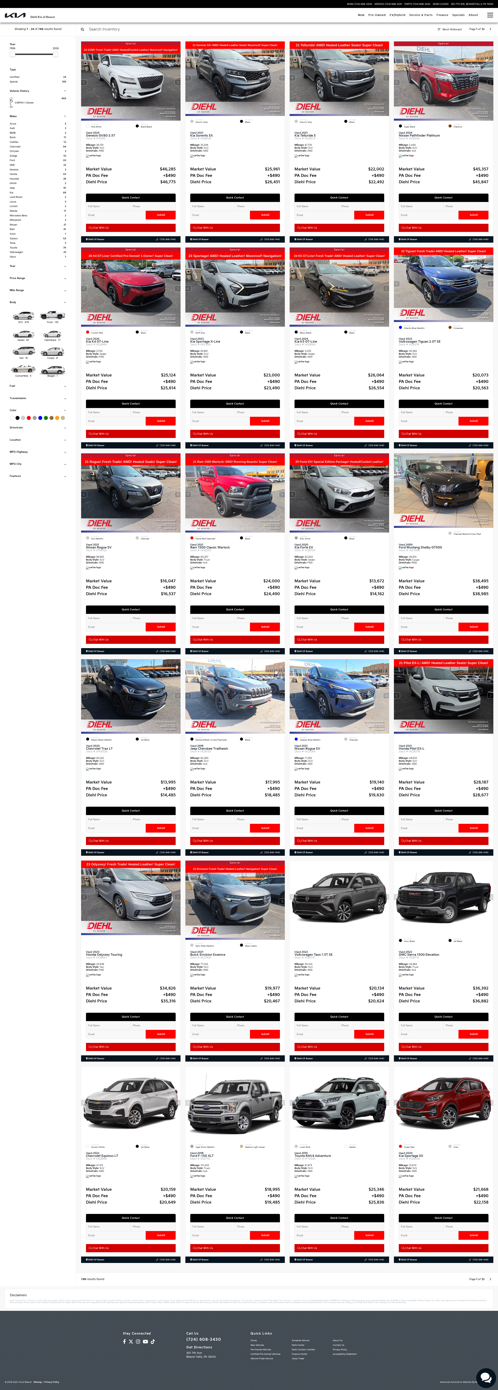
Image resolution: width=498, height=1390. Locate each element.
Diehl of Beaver (96, 239)
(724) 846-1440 (168, 239)
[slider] (12, 54)
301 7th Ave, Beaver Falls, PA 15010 (472, 4)
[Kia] (15, 15)
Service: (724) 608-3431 (388, 4)
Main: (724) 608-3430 (359, 4)
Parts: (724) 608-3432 (417, 4)
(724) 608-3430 (203, 1340)
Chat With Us (100, 227)
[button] (177, 82)
